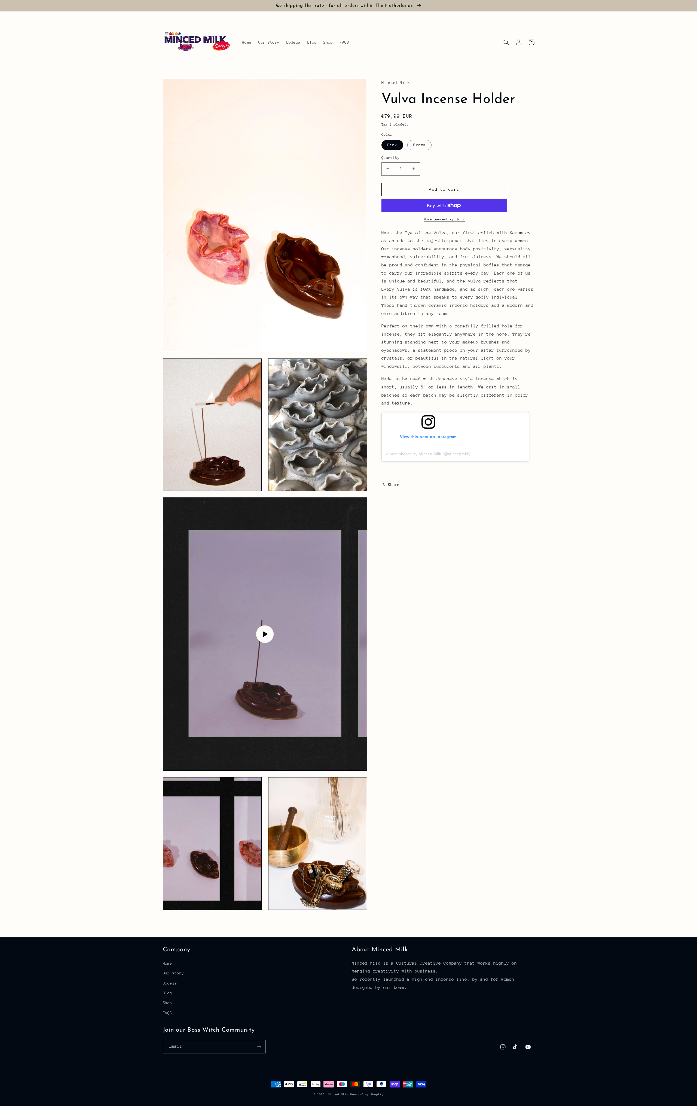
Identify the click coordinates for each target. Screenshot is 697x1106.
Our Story (173, 973)
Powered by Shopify (366, 1094)
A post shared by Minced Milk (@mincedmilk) (428, 454)
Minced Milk (338, 1094)
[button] (506, 42)
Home (167, 963)
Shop (167, 1003)
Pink (392, 144)
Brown (419, 144)
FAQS (167, 1013)
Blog (167, 993)
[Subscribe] (259, 1046)
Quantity (390, 157)
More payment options (444, 219)
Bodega (170, 983)
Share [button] (394, 484)
